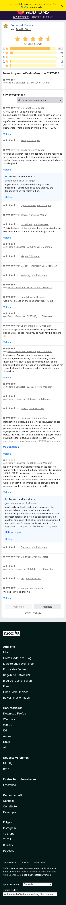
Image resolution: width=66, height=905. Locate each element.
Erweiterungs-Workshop (18, 663)
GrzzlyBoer (26, 556)
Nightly (7, 763)
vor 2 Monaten (41, 224)
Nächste (47, 606)
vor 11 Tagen (38, 150)
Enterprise (9, 785)
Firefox (24, 7)
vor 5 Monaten (32, 256)
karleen (25, 588)
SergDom (25, 418)
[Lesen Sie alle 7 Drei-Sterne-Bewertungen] (33, 57)
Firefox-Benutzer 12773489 (22, 82)
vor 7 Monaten (39, 275)
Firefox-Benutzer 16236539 (22, 386)
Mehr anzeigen (11, 447)
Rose (23, 140)
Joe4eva (25, 150)
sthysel (24, 215)
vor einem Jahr (33, 578)
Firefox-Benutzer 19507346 (22, 569)
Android (8, 736)
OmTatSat (26, 108)
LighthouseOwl (28, 205)
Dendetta (26, 547)
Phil (22, 578)
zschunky (26, 275)
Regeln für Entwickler (16, 675)
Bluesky (8, 845)
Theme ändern (10, 890)
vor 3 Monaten (44, 247)
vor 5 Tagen (33, 140)
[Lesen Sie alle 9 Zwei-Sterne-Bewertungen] (33, 61)
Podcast (8, 850)
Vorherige (18, 606)
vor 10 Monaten (45, 569)
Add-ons (9, 646)
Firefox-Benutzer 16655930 (22, 316)
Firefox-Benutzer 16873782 (22, 287)
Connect (8, 800)
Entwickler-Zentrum (15, 669)
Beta (6, 769)
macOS (7, 724)
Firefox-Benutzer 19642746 (22, 399)
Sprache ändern (11, 884)
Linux (6, 741)
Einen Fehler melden (15, 692)
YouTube (8, 833)
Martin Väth (23, 29)
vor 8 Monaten (44, 386)
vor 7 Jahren (43, 82)
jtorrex (24, 408)
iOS (5, 730)
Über (6, 652)
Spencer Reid (28, 325)
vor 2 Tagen (38, 108)
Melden (7, 134)
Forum (7, 686)
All (4, 747)
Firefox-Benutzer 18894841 (22, 463)
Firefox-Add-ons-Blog (17, 658)
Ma (22, 256)
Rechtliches (39, 862)
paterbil (25, 297)
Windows (9, 719)
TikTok (7, 839)
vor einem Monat (38, 215)
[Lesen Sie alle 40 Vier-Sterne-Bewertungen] (33, 53)
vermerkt (28, 868)
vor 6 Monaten (49, 266)
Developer (9, 812)
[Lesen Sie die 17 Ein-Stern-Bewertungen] (33, 65)
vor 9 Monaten (39, 418)
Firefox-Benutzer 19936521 (22, 247)
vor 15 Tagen (44, 205)
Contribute (10, 806)
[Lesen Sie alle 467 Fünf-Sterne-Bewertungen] (33, 48)
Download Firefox (14, 713)
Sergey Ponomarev (31, 266)
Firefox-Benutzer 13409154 (22, 351)
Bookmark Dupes (21, 25)
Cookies (25, 862)
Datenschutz (9, 862)
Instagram (9, 828)
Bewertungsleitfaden (16, 697)
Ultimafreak (26, 224)
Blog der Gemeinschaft (17, 680)
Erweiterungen (21, 16)
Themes (36, 16)
